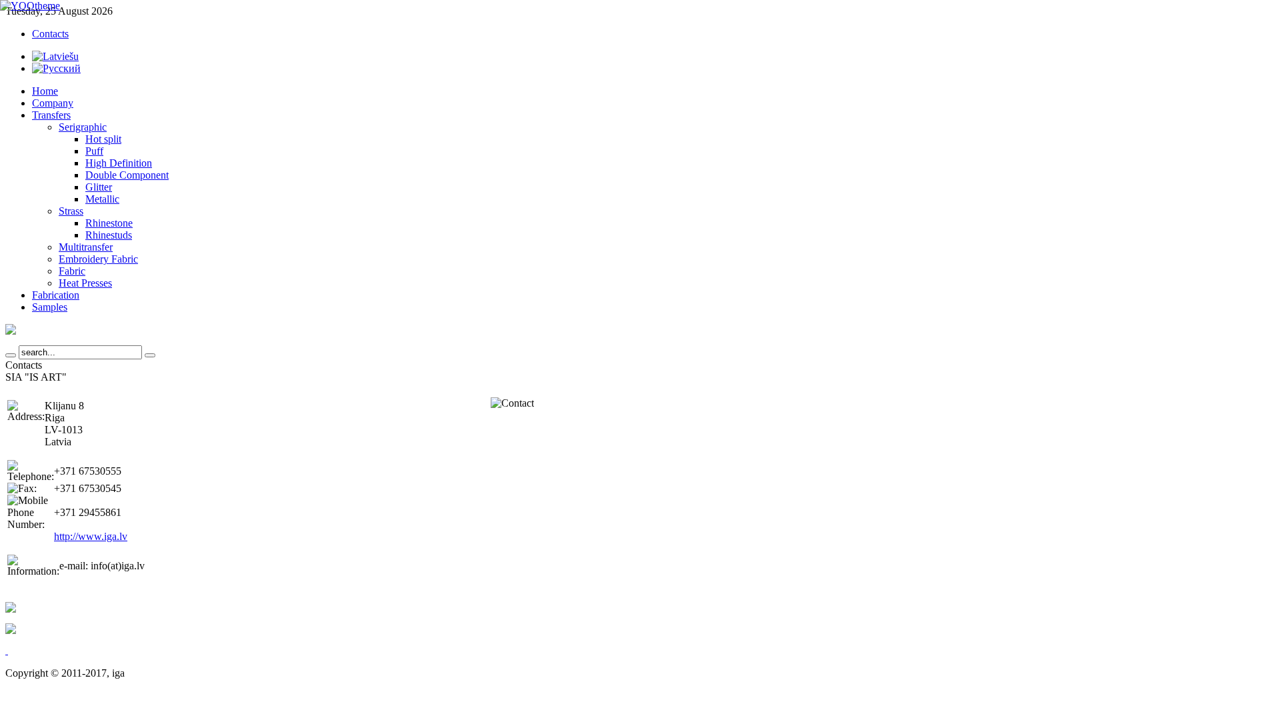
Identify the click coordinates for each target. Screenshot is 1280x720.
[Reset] (150, 355)
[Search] (10, 355)
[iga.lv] (30, 5)
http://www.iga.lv (90, 536)
